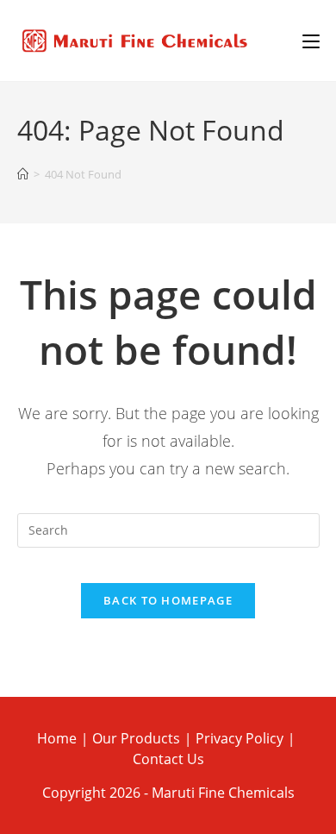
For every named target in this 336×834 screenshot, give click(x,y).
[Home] (22, 174)
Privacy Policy (239, 738)
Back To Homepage (168, 600)
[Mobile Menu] (311, 40)
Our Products (136, 738)
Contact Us (168, 758)
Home (57, 738)
